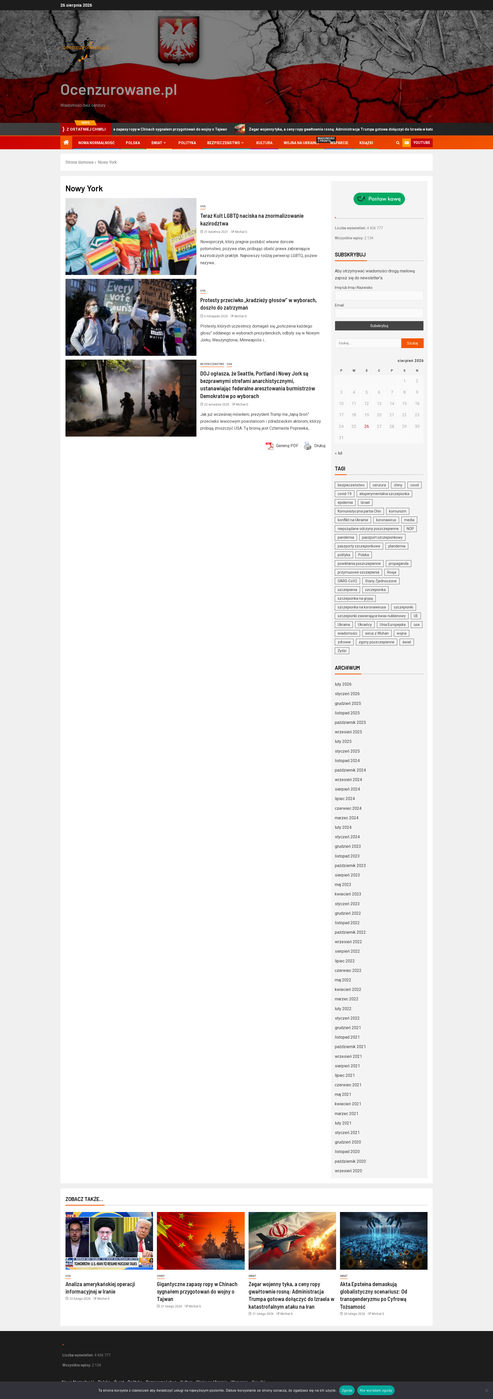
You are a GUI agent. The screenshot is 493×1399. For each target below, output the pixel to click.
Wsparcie (339, 143)
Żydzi (342, 651)
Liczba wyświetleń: (351, 228)
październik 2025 (350, 722)
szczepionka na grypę (355, 598)
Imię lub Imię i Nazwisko (354, 287)
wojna (401, 633)
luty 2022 (343, 1008)
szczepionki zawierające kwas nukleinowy (372, 616)
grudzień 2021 (348, 1027)
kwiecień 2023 (348, 894)
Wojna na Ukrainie (301, 143)
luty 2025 (343, 741)
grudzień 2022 (348, 913)
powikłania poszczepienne (359, 563)
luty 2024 (343, 827)
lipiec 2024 (345, 798)
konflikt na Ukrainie (353, 520)
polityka (344, 555)
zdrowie (344, 642)
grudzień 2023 (348, 846)
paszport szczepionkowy (382, 537)
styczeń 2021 (347, 1132)
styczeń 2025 (347, 751)
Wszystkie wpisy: (349, 238)
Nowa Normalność (96, 143)
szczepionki (403, 607)
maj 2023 (343, 884)
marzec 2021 (346, 1113)
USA (203, 206)
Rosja (391, 572)
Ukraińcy (365, 625)
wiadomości (347, 633)
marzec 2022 (346, 999)
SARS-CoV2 (347, 581)
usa (417, 625)
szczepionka (375, 590)
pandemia (346, 537)
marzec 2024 (346, 817)
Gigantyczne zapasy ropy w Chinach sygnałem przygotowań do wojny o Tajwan (197, 1291)
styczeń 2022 (347, 1018)
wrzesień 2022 (348, 941)
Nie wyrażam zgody (376, 1390)
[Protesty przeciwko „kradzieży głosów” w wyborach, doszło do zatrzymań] (130, 317)
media (409, 520)
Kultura (264, 143)
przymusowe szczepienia (358, 572)
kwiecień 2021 (348, 1103)
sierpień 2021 (347, 1065)
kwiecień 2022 (348, 989)
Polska (133, 143)
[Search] (398, 143)
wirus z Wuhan (377, 633)
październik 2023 (350, 865)
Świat (156, 143)
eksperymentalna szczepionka (384, 494)
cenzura (379, 485)
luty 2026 (343, 684)
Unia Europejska (393, 625)
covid (414, 485)
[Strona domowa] (66, 142)
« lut (338, 453)
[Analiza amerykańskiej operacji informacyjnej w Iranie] (109, 1241)
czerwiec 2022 (348, 970)
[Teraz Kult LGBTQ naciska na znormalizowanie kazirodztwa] (130, 236)
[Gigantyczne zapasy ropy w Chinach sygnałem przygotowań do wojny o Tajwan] (200, 1241)
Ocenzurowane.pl (118, 89)
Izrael (365, 502)
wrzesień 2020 (348, 1170)
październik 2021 (350, 1046)
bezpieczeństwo (351, 485)
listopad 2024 (347, 760)
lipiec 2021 (345, 1075)
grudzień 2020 (348, 1142)
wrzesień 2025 (348, 732)
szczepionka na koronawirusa (362, 607)
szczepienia (347, 590)
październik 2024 (350, 770)
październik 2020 (350, 1161)
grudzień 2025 (348, 703)
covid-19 (345, 494)
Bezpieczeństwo (223, 143)
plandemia (396, 546)
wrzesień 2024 (348, 779)
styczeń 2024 (347, 836)
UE (416, 616)
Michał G (241, 232)
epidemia (345, 502)
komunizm (397, 511)
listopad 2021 (347, 1037)
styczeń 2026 (347, 693)
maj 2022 (343, 980)
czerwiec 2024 (348, 808)
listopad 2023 (347, 856)
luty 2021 (343, 1123)
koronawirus (386, 520)
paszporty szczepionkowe (359, 546)
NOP (410, 529)
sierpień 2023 (347, 875)
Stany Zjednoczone (381, 581)
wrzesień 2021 (348, 1056)
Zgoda (347, 1390)
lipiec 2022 (345, 961)
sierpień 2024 (347, 789)
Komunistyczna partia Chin (359, 511)
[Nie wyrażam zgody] (486, 1390)
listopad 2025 (347, 713)
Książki (366, 143)
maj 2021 (343, 1094)
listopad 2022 (347, 922)
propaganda (399, 563)
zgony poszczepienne (376, 642)
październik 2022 (350, 932)
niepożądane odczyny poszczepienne (368, 529)
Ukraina (344, 625)
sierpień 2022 (347, 951)
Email (339, 305)
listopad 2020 (347, 1151)
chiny (398, 485)
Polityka (187, 143)
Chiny (161, 1276)
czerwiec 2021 (348, 1084)
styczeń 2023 (347, 903)
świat (406, 642)
